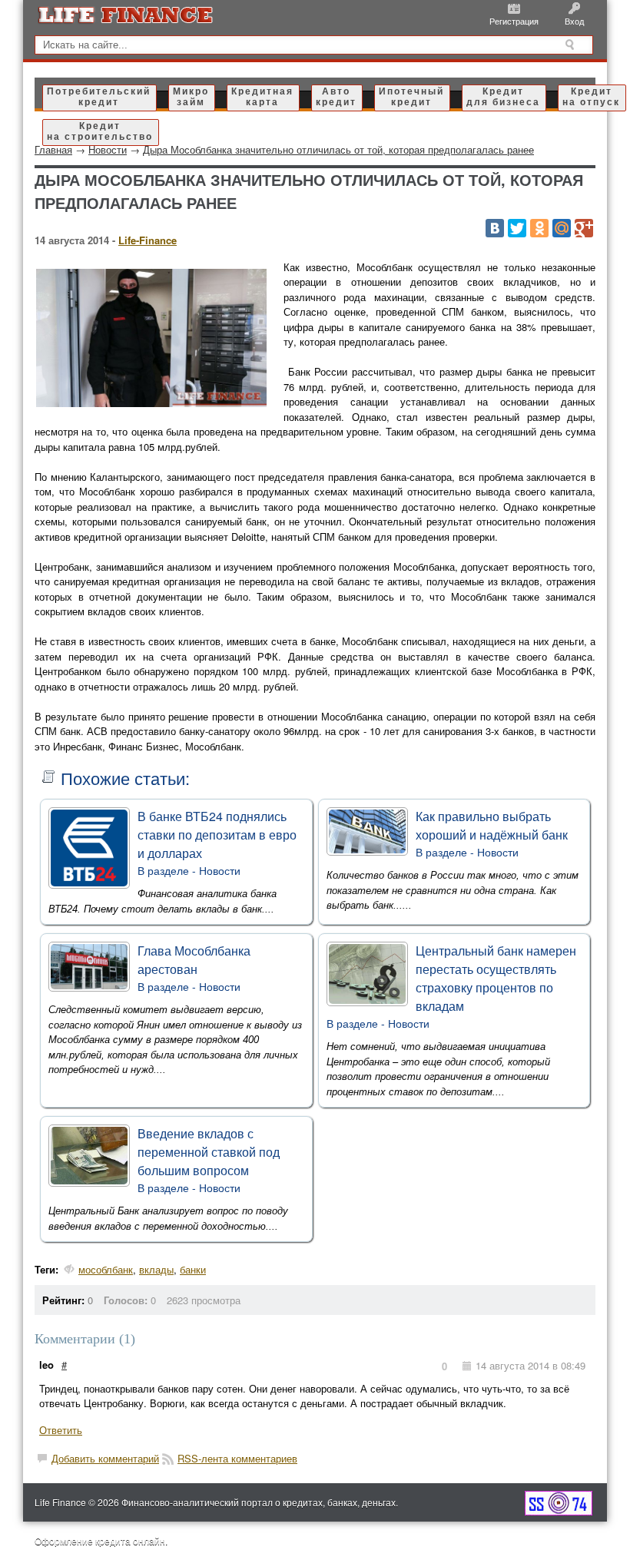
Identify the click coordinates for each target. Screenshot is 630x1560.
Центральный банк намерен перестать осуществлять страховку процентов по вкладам (496, 978)
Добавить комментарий (105, 1458)
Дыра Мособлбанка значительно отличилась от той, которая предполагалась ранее (338, 149)
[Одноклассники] (539, 228)
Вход (574, 21)
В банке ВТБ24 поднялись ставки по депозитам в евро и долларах (217, 834)
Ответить (60, 1430)
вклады (156, 1269)
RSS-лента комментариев (237, 1458)
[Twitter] (517, 228)
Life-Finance (147, 240)
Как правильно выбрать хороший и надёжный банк (492, 825)
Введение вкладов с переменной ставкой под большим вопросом (209, 1151)
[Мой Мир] (561, 228)
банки (193, 1269)
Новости (219, 870)
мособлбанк (105, 1269)
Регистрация (514, 21)
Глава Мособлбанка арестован (194, 960)
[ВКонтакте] (495, 228)
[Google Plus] (584, 228)
